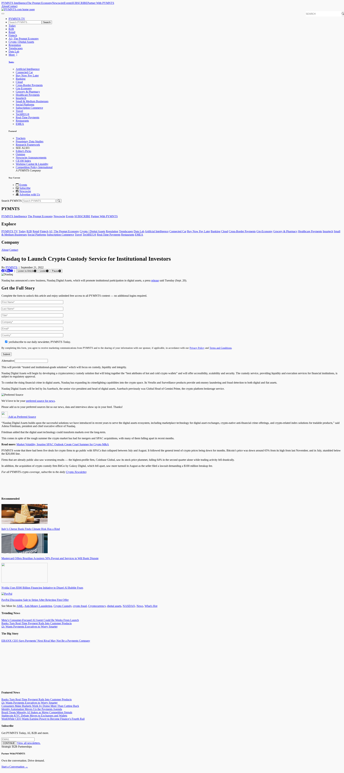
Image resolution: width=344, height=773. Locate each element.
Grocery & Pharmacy (28, 91)
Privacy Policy (197, 347)
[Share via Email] (11, 270)
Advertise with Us (29, 194)
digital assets (114, 605)
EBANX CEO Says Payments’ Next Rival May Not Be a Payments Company (45, 640)
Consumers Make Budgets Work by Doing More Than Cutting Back (40, 705)
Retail (12, 32)
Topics (11, 62)
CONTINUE (9, 743)
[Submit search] (58, 201)
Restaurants (22, 120)
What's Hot (151, 605)
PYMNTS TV (17, 18)
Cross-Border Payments (29, 85)
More (12, 54)
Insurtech (21, 98)
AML (20, 605)
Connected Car (24, 72)
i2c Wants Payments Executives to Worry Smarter (29, 626)
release (155, 280)
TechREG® (22, 114)
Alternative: (8, 360)
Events (67, 2)
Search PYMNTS (11, 200)
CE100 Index (23, 160)
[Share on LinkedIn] (8, 270)
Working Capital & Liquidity (32, 164)
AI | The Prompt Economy (24, 38)
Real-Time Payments (27, 117)
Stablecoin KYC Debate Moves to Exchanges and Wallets (34, 715)
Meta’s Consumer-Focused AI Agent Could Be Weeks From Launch (40, 620)
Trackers (20, 138)
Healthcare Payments (28, 94)
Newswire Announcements (31, 157)
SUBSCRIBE (79, 2)
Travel (19, 111)
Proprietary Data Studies (29, 141)
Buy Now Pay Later (27, 75)
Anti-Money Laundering (38, 605)
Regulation (15, 45)
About (5, 6)
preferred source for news (40, 400)
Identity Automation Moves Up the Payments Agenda (31, 709)
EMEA (20, 123)
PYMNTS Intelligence (14, 2)
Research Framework (28, 144)
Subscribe (24, 188)
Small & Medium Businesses (32, 101)
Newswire (58, 2)
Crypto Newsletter (76, 471)
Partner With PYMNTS (100, 2)
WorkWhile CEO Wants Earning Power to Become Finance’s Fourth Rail (43, 718)
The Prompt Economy (39, 2)
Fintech (13, 35)
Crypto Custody (62, 605)
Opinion (20, 154)
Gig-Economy (24, 88)
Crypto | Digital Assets (21, 41)
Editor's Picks (23, 151)
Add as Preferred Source (22, 416)
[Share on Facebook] (2, 270)
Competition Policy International (34, 167)
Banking (20, 78)
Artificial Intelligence (28, 69)
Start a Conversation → (14, 766)
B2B (11, 28)
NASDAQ (129, 605)
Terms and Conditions (220, 347)
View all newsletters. (28, 743)
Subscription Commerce (29, 107)
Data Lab (14, 51)
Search (47, 22)
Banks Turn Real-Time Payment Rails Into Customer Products (36, 623)
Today (12, 25)
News (140, 605)
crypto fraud (80, 605)
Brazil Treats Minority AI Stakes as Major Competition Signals (36, 712)
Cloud (19, 81)
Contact (13, 6)
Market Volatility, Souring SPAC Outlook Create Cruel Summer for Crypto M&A (62, 444)
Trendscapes (16, 48)
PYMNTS (11, 267)
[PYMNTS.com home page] (18, 9)
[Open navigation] (2, 13)
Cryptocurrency (97, 605)
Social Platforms (25, 104)
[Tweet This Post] (5, 270)
